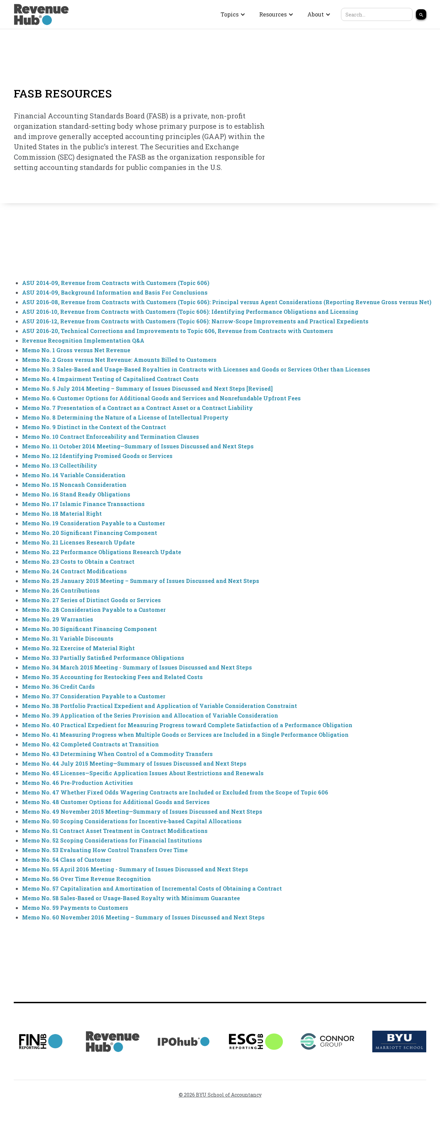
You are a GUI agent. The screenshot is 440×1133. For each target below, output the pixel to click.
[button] (233, 14)
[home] (41, 14)
